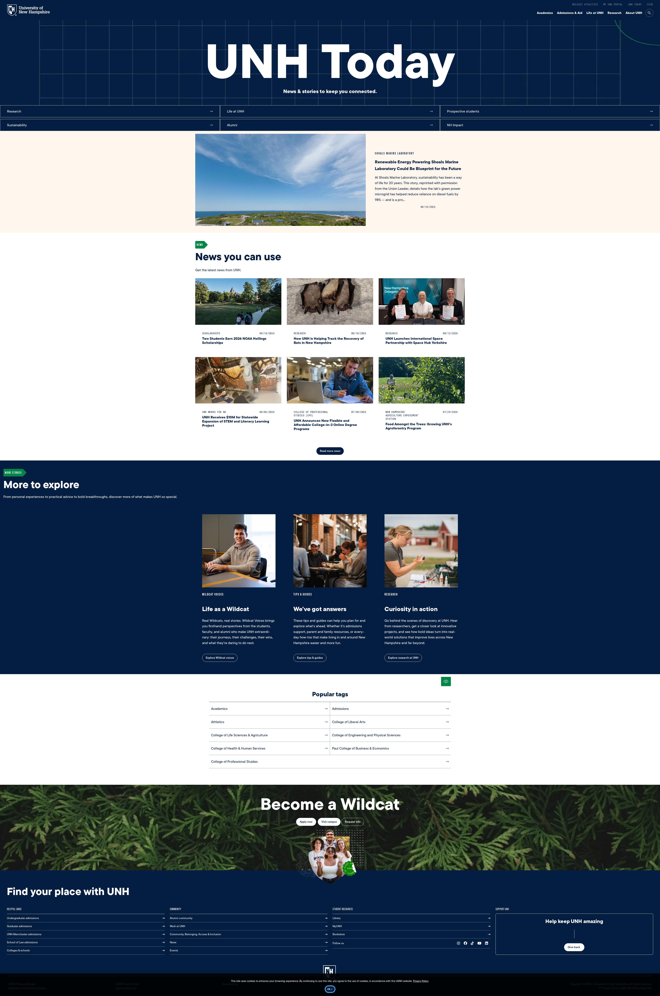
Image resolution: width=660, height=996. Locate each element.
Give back (574, 947)
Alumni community (181, 918)
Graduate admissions (19, 926)
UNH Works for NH (214, 412)
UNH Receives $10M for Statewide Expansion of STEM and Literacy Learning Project (235, 421)
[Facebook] (466, 943)
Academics (545, 12)
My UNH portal (613, 4)
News (173, 942)
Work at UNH (177, 926)
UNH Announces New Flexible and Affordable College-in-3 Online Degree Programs (325, 424)
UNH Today (635, 4)
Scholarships (211, 333)
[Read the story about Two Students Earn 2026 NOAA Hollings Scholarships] (238, 301)
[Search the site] (649, 13)
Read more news (330, 451)
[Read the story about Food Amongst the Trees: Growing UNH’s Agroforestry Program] (422, 380)
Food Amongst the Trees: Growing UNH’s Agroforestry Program (419, 426)
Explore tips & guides (310, 658)
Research (615, 12)
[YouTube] (480, 943)
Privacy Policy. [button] (421, 981)
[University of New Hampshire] (31, 10)
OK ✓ (330, 989)
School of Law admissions (22, 942)
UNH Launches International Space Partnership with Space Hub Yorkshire (416, 340)
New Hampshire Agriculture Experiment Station (402, 415)
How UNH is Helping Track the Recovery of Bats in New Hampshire (329, 340)
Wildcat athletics (585, 4)
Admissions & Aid (569, 12)
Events (174, 950)
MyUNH (337, 926)
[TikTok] (473, 943)
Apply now (306, 822)
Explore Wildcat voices (220, 658)
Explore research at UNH (403, 658)
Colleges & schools (18, 950)
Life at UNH (594, 12)
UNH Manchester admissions (24, 934)
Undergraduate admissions (23, 918)
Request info (352, 822)
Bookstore (339, 934)
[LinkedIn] (487, 943)
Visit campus (329, 822)
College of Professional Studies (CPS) (311, 413)
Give (650, 4)
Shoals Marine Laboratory (394, 153)
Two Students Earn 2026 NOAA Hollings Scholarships (234, 340)
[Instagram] (459, 943)
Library (337, 918)
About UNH (634, 12)
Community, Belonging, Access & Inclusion (195, 934)
